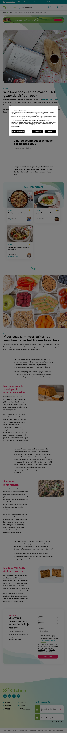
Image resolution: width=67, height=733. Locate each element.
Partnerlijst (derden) (15, 126)
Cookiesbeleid (45, 117)
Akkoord (50, 131)
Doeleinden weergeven (18, 131)
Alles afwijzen (37, 131)
